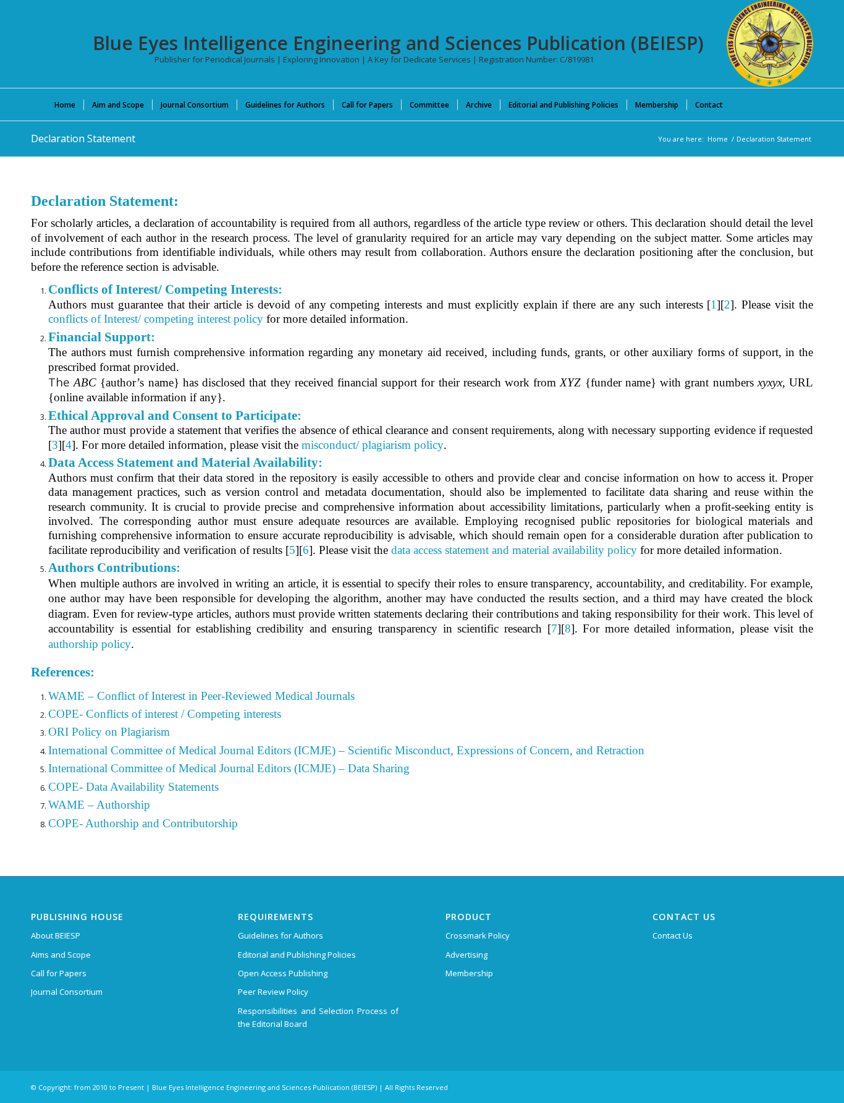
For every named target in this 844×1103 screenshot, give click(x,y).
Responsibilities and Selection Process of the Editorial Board (318, 1017)
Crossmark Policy (477, 935)
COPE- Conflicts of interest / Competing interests (164, 713)
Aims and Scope (61, 954)
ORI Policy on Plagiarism (109, 731)
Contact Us (672, 935)
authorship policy (89, 643)
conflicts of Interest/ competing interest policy (155, 318)
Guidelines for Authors (280, 935)
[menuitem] (64, 104)
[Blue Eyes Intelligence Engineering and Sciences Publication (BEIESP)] (770, 43)
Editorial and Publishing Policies (297, 954)
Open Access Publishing (282, 973)
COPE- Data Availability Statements (133, 786)
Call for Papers (59, 973)
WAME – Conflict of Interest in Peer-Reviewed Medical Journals (201, 695)
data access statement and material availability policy (514, 549)
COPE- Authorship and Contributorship (143, 823)
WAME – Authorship (99, 804)
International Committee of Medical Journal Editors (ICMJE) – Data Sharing (229, 768)
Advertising (466, 954)
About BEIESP (55, 935)
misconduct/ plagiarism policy (373, 444)
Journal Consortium (67, 991)
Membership (469, 973)
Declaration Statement (83, 138)
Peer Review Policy (273, 991)
